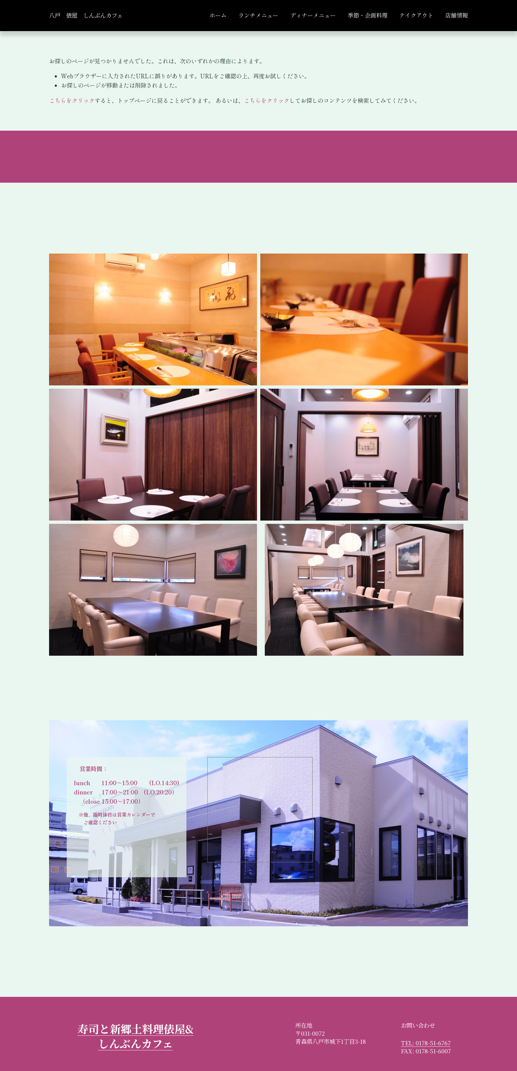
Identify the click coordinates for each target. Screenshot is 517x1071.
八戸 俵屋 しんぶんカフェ (86, 15)
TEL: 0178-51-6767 (426, 1043)
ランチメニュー (258, 15)
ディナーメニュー (313, 15)
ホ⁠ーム (217, 15)
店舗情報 (456, 15)
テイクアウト (416, 15)
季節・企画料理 (367, 15)
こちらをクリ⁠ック (72, 100)
